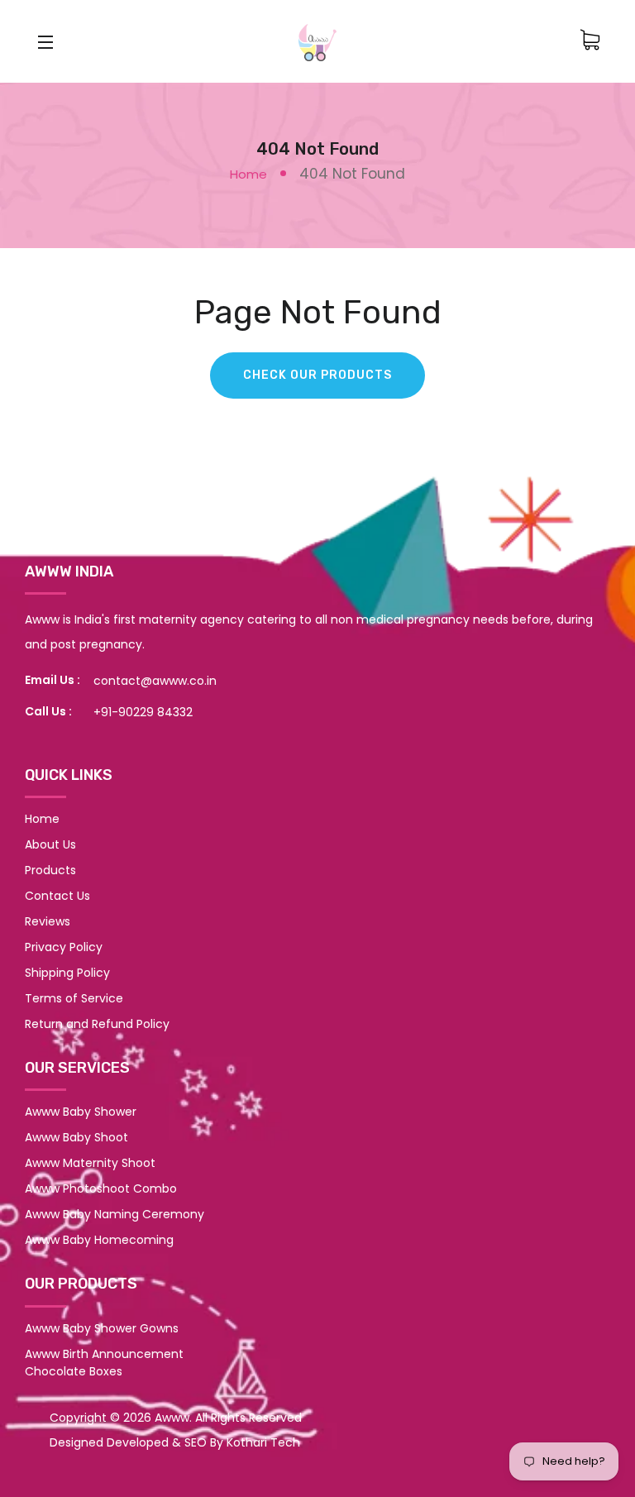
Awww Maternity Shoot (90, 1163)
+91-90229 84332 (143, 712)
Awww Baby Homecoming (99, 1240)
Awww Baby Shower (80, 1111)
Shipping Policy (67, 972)
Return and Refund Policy (97, 1024)
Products (50, 870)
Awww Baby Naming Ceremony (114, 1214)
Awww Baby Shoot (76, 1137)
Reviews (47, 921)
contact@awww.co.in (155, 680)
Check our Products (317, 375)
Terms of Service (74, 998)
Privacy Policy (64, 947)
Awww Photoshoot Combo (101, 1188)
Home (248, 174)
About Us (50, 844)
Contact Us (57, 895)
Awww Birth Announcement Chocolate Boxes (104, 1363)
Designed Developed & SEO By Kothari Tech (175, 1442)
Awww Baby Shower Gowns (102, 1328)
